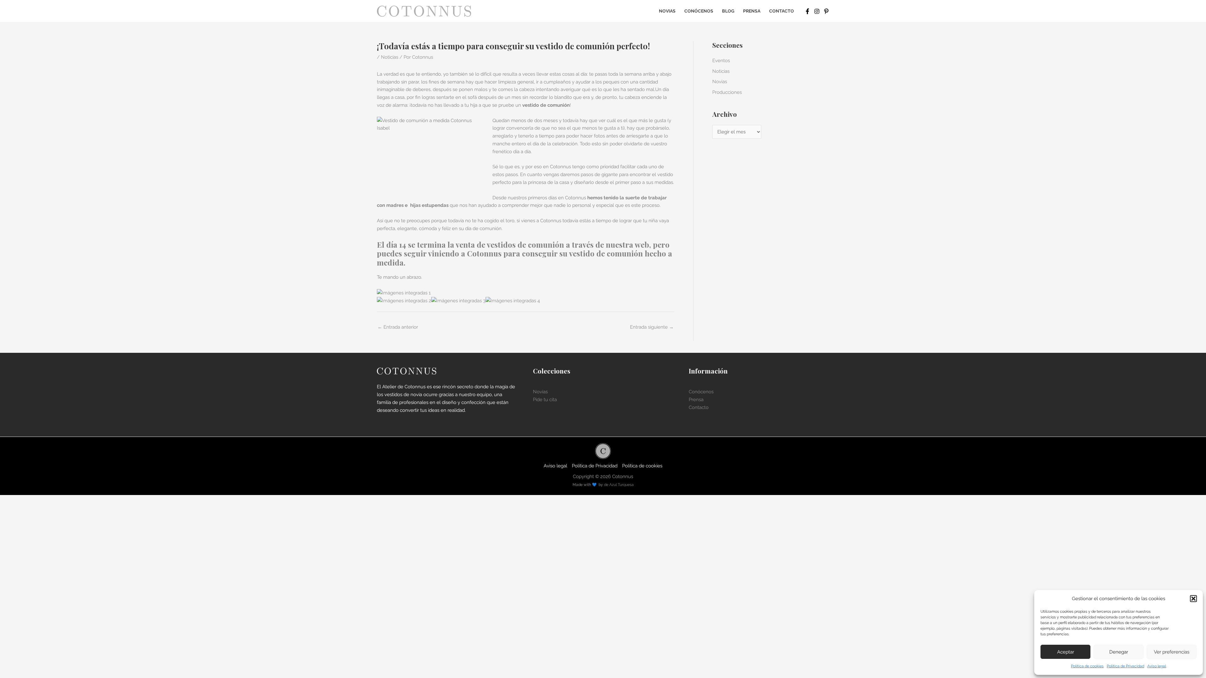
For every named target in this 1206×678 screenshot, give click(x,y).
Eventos (721, 60)
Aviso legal (1156, 666)
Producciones (727, 92)
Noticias (389, 57)
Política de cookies (1087, 666)
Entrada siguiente (652, 327)
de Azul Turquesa (619, 484)
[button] (1193, 598)
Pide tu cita (545, 399)
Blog (728, 10)
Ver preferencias (1171, 652)
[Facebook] (807, 11)
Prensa (751, 10)
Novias (667, 10)
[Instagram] (817, 11)
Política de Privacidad (1125, 666)
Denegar (1118, 652)
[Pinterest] (826, 11)
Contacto (781, 10)
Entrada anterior (398, 327)
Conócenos (698, 10)
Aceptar (1065, 652)
